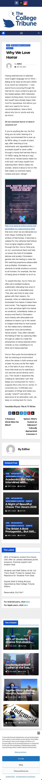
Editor (19, 64)
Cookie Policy (10, 776)
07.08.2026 (12, 697)
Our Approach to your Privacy (25, 776)
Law (13, 715)
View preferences (21, 771)
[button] (39, 733)
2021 (8, 45)
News (13, 636)
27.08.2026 (12, 646)
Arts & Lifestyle (16, 473)
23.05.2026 (12, 723)
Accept (21, 759)
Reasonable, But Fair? (13, 592)
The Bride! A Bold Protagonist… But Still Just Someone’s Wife (19, 531)
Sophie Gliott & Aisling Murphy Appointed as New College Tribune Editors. (19, 584)
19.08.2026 (12, 671)
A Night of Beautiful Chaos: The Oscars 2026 (20, 505)
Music (28, 476)
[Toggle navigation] (21, 33)
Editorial (15, 687)
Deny (21, 765)
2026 (7, 473)
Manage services (20, 752)
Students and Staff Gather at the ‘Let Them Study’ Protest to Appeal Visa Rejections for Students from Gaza (20, 573)
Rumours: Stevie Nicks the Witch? (12, 422)
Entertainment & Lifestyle (21, 45)
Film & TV (10, 48)
